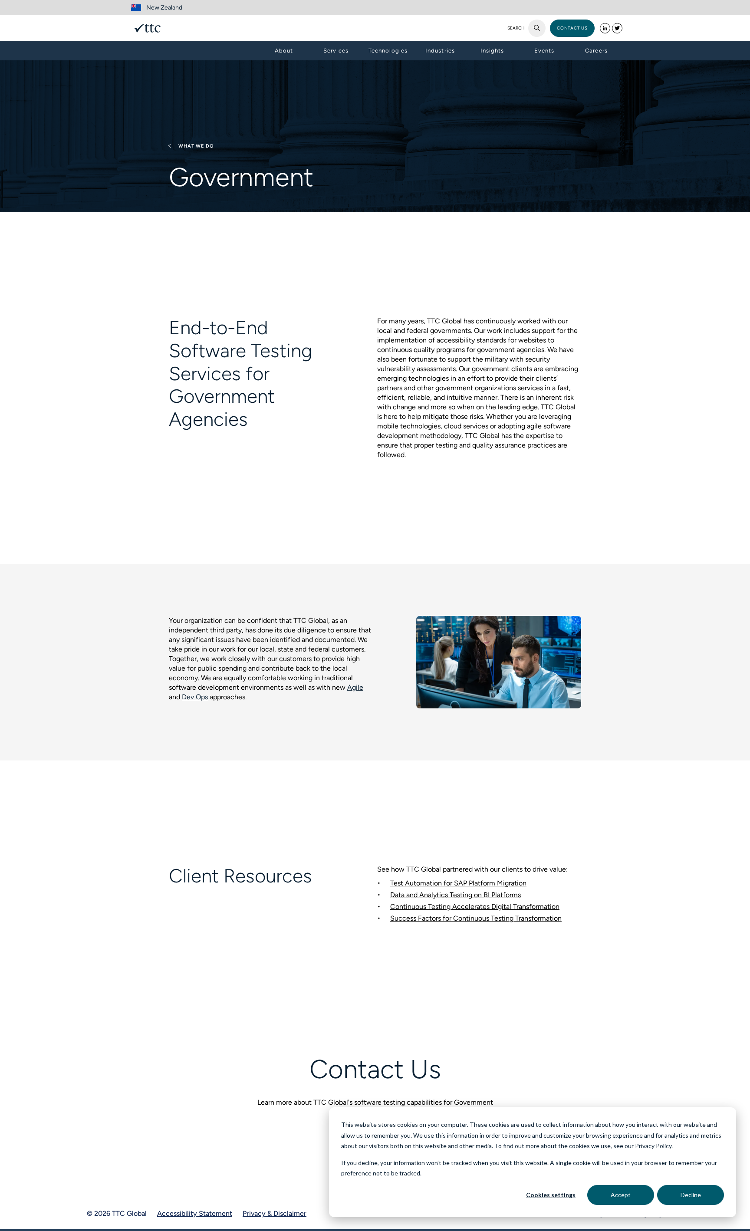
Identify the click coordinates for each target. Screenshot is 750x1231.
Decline (691, 1194)
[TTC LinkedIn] (605, 28)
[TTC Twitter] (617, 28)
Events (544, 50)
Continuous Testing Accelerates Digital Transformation (474, 906)
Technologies (387, 50)
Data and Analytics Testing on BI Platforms (455, 895)
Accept (621, 1194)
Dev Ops (195, 697)
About (284, 50)
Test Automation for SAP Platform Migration (458, 883)
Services (335, 50)
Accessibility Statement (194, 1213)
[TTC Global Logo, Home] (148, 28)
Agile (355, 687)
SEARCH (516, 28)
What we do (195, 146)
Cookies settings (551, 1194)
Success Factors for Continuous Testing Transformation (476, 918)
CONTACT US (572, 28)
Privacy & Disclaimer (274, 1213)
